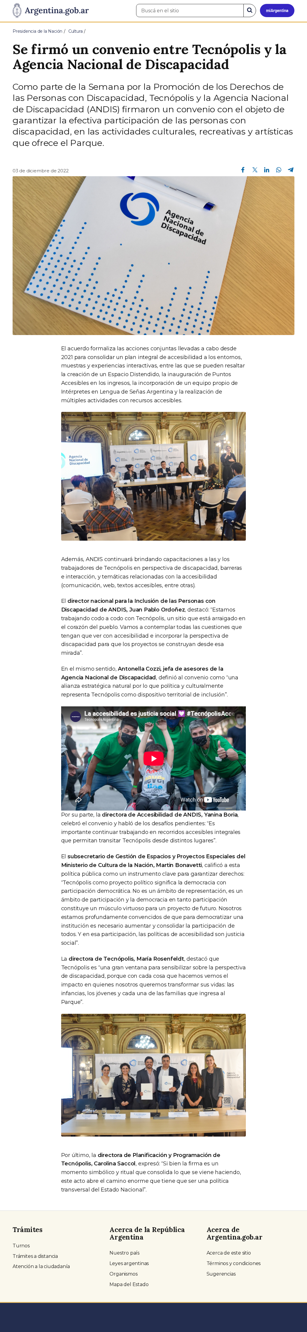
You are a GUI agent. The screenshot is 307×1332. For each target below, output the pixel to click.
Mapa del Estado (128, 1284)
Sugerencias (221, 1274)
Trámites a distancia (35, 1256)
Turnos (21, 1246)
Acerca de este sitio (229, 1253)
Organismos (123, 1274)
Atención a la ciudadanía (41, 1266)
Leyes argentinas (129, 1263)
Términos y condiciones (234, 1263)
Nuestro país (124, 1253)
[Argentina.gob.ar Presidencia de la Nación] (50, 11)
